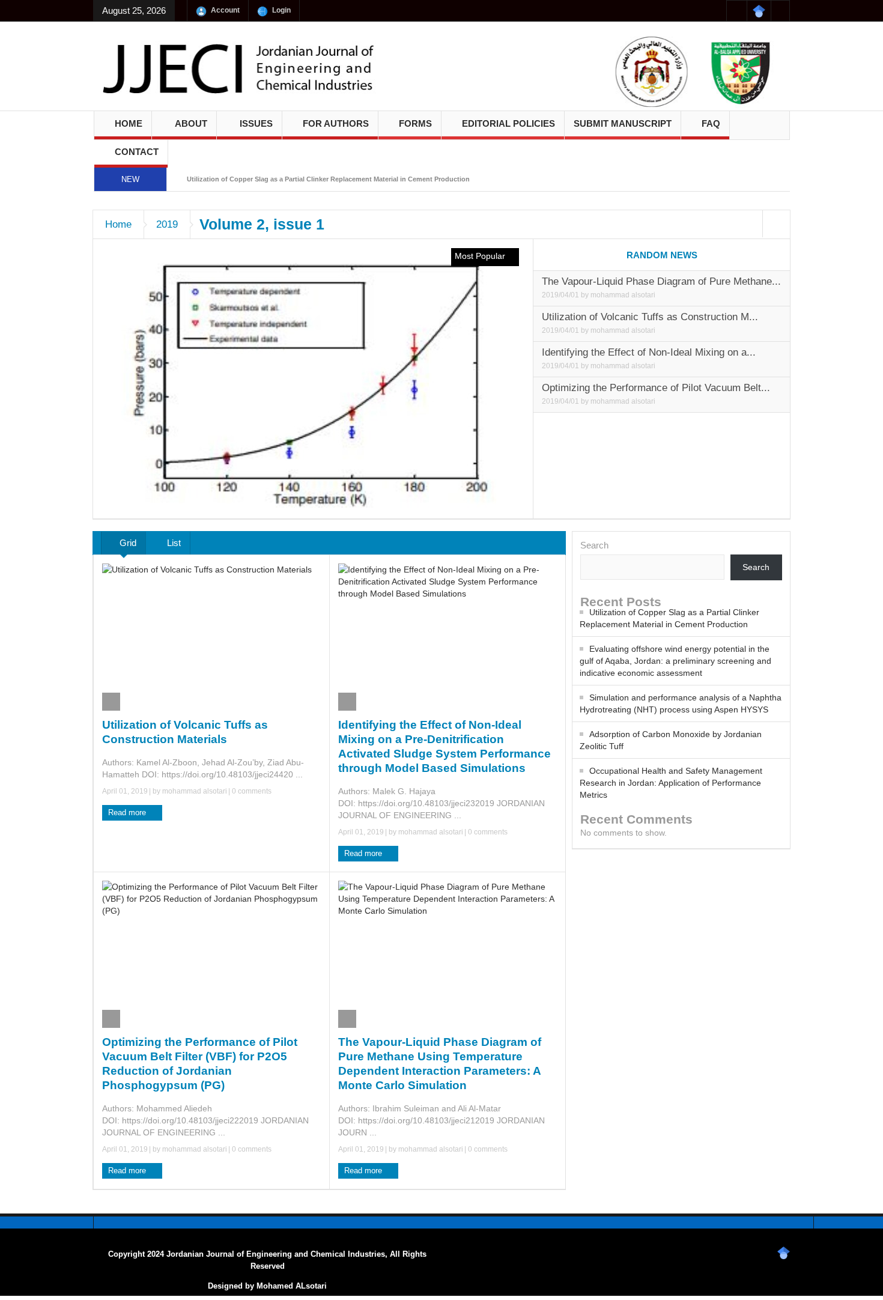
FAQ (711, 123)
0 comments (251, 791)
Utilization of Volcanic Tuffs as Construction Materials (185, 732)
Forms (415, 123)
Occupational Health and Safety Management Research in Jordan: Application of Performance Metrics (671, 783)
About (191, 123)
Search (594, 545)
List (173, 543)
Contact (137, 152)
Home (128, 123)
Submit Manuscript (623, 123)
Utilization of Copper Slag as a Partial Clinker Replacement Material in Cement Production (328, 179)
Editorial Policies (508, 123)
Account (225, 10)
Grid (126, 543)
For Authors (336, 123)
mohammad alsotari (622, 295)
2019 (167, 224)
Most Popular (481, 256)
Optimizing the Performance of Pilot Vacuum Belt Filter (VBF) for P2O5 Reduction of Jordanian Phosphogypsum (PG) (199, 1064)
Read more (128, 812)
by (585, 295)
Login (281, 10)
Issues (256, 123)
